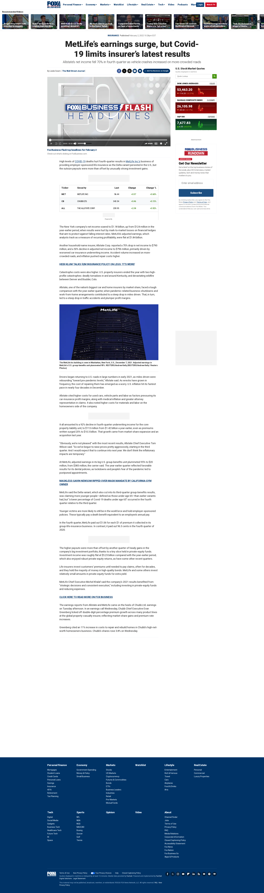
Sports (80, 812)
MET (63, 194)
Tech (160, 4)
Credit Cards (52, 776)
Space (50, 840)
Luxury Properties (201, 776)
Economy (90, 4)
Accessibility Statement (175, 843)
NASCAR (80, 827)
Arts (166, 790)
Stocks (109, 770)
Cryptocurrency (112, 776)
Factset (129, 876)
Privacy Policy (188, 202)
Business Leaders (113, 790)
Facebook (119, 71)
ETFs (108, 786)
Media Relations (171, 834)
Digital (50, 817)
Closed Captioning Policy (175, 840)
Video (171, 4)
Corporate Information (174, 837)
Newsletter (204, 874)
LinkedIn (193, 874)
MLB (78, 824)
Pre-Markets (111, 799)
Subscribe (196, 192)
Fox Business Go (172, 853)
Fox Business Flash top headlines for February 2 (71, 150)
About (168, 812)
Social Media (52, 820)
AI (48, 837)
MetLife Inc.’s (133, 161)
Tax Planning (52, 796)
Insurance (113, 35)
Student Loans (53, 773)
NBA (78, 820)
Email (140, 71)
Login (200, 5)
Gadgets (51, 824)
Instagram (178, 874)
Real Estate (147, 4)
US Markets (111, 773)
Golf (78, 837)
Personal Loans (54, 780)
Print (135, 71)
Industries (110, 793)
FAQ (166, 830)
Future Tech (52, 834)
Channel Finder (171, 817)
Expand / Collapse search (193, 5)
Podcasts (183, 4)
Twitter (124, 71)
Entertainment (171, 770)
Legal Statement (79, 878)
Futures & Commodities (116, 780)
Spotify (209, 874)
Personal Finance (72, 4)
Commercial (199, 773)
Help (116, 873)
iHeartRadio (214, 874)
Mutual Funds (112, 803)
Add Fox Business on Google (157, 71)
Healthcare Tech (54, 830)
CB (62, 201)
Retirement (52, 793)
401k (49, 790)
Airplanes (169, 783)
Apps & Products (172, 857)
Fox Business (54, 4)
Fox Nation (169, 850)
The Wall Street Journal (73, 71)
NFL (78, 817)
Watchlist (119, 4)
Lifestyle (132, 4)
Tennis (79, 840)
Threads (129, 71)
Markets (104, 4)
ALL (63, 208)
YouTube (183, 874)
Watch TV (211, 5)
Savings (50, 783)
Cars (167, 780)
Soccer (80, 834)
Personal (198, 770)
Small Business (83, 776)
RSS (199, 874)
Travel (167, 776)
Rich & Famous (171, 773)
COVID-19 (80, 161)
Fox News (169, 847)
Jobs (167, 820)
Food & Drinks (170, 786)
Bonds (109, 783)
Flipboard (188, 874)
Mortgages (52, 770)
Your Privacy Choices (103, 873)
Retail (108, 796)
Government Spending (86, 770)
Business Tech (53, 827)
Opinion (110, 812)
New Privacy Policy (80, 873)
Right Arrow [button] (259, 21)
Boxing (79, 830)
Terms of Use (202, 202)
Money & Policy (83, 773)
